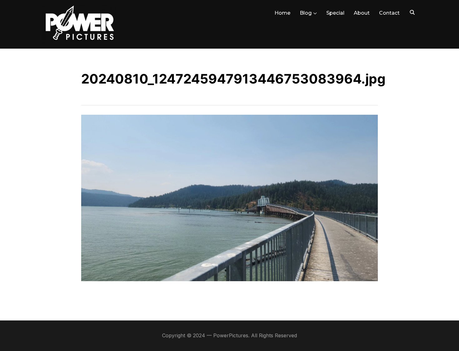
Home (282, 13)
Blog (306, 13)
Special (335, 13)
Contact (389, 13)
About (362, 13)
